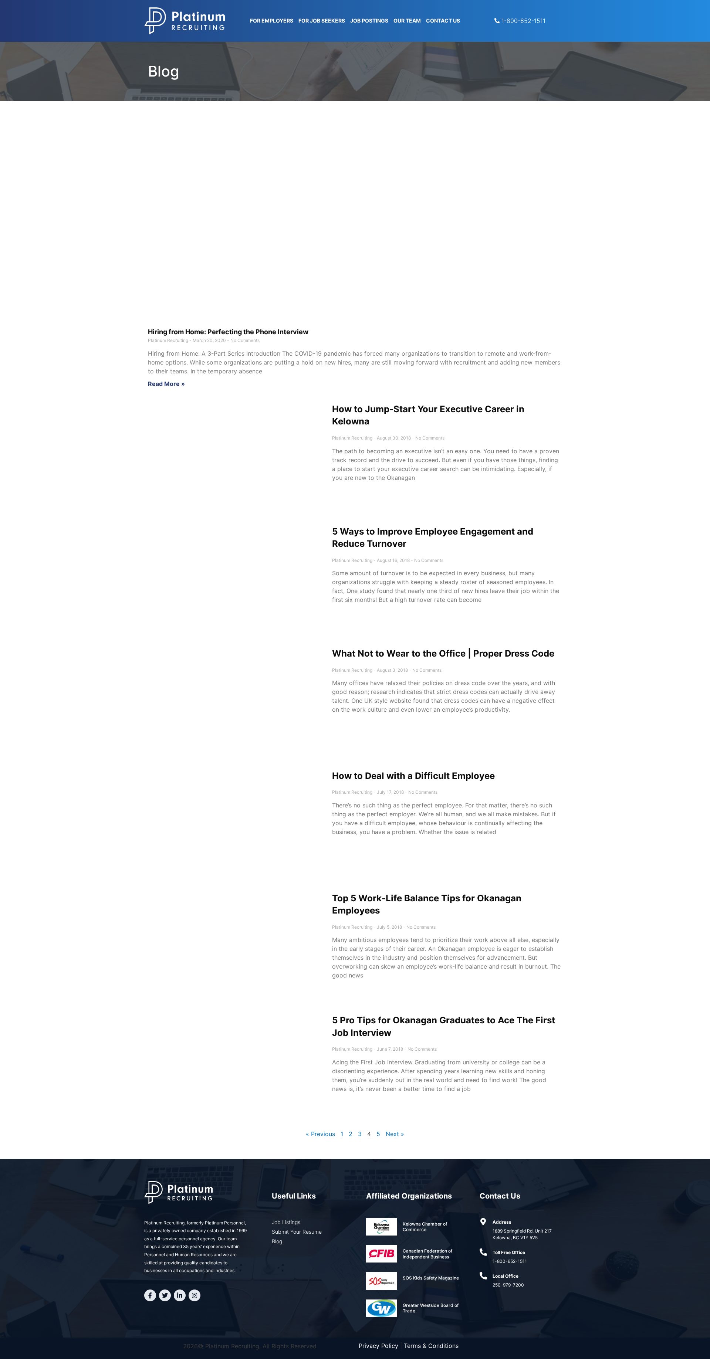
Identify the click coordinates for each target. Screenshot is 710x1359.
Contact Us (443, 20)
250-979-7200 (508, 1285)
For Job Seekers (321, 20)
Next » (395, 1134)
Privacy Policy (378, 1345)
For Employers (271, 20)
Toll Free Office (509, 1252)
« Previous (320, 1134)
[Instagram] (194, 1295)
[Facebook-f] (150, 1295)
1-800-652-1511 (510, 1261)
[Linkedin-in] (180, 1295)
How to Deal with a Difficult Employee (413, 775)
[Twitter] (165, 1295)
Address (502, 1222)
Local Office (505, 1276)
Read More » (166, 383)
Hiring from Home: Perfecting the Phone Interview (228, 332)
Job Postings (369, 20)
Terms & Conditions (431, 1345)
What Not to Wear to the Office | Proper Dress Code (443, 653)
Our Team (407, 20)
